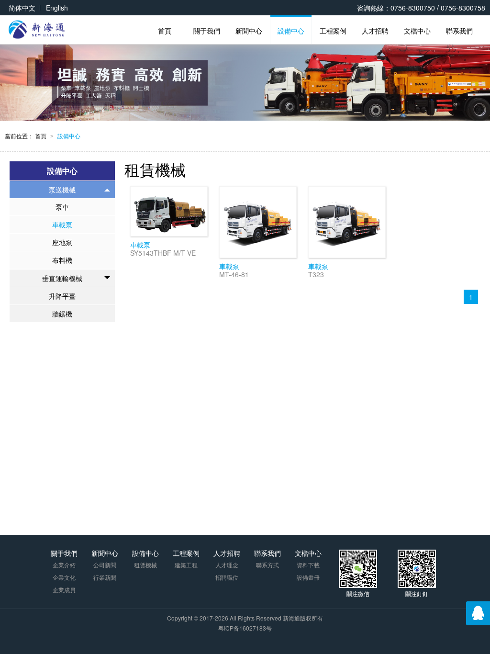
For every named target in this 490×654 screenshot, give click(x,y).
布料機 (62, 260)
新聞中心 (248, 30)
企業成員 (64, 590)
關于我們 (206, 30)
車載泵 (62, 224)
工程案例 (333, 30)
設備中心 (291, 30)
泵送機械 (62, 189)
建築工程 (186, 565)
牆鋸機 (62, 313)
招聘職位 (226, 577)
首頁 (164, 30)
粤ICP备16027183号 (245, 628)
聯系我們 (459, 30)
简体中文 (22, 7)
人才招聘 (375, 30)
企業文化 (64, 577)
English (57, 7)
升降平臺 (62, 296)
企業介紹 (64, 565)
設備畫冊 (308, 577)
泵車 (62, 207)
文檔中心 (417, 30)
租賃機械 (145, 565)
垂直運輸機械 (62, 278)
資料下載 (308, 565)
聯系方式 (267, 565)
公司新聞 (104, 565)
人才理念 (226, 565)
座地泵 (62, 242)
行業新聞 (104, 577)
